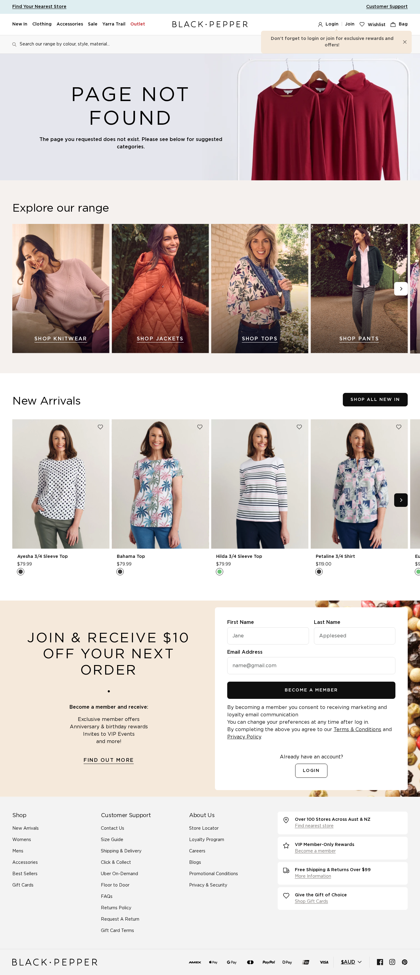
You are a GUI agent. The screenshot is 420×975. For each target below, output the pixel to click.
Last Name (327, 622)
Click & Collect (116, 862)
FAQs (107, 897)
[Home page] (210, 24)
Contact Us (112, 828)
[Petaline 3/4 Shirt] (359, 484)
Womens (21, 840)
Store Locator (204, 828)
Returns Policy (116, 908)
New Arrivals (25, 828)
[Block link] (60, 288)
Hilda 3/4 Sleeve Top (239, 556)
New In (19, 24)
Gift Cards (23, 885)
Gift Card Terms (117, 931)
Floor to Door (115, 885)
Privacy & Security (208, 885)
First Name (240, 622)
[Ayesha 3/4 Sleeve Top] (60, 484)
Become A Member (311, 690)
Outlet (137, 24)
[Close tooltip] (405, 42)
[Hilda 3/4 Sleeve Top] (259, 484)
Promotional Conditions (213, 874)
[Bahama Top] (160, 484)
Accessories (70, 24)
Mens (17, 851)
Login (332, 24)
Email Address (245, 652)
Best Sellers (25, 874)
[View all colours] (20, 571)
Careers (197, 851)
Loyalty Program (206, 840)
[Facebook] (380, 962)
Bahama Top (131, 556)
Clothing (42, 24)
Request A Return (120, 919)
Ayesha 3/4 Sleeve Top (42, 556)
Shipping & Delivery (121, 851)
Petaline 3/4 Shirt (335, 556)
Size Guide (112, 840)
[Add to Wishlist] (100, 427)
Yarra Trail (113, 24)
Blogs (195, 862)
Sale (92, 24)
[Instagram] (392, 962)
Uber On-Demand (119, 874)
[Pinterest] (405, 962)
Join (350, 24)
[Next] (401, 289)
